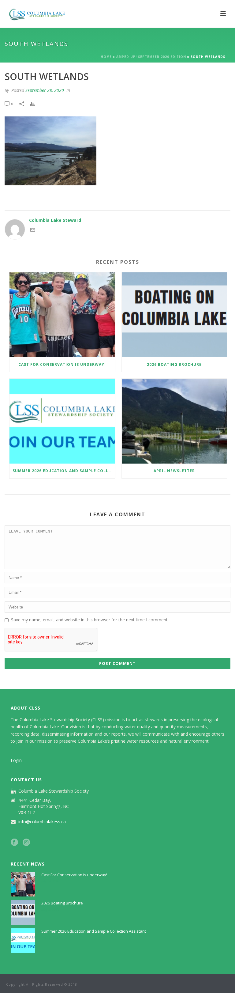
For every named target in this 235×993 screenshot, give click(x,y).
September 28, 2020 (44, 90)
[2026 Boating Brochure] (174, 314)
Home (106, 57)
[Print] (35, 103)
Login (16, 760)
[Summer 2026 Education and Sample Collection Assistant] (62, 421)
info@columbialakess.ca (42, 821)
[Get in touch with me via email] (32, 230)
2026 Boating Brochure (174, 364)
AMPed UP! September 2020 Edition (151, 57)
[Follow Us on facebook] (14, 843)
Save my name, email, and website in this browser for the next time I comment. (90, 620)
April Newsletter (174, 470)
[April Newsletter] (174, 421)
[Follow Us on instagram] (26, 843)
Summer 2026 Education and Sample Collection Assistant (64, 470)
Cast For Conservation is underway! (62, 364)
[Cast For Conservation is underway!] (62, 314)
